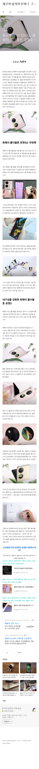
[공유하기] (9, 652)
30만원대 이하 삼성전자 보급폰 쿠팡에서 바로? (19, 548)
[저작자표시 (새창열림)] (24, 653)
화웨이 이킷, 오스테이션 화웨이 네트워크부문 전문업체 (13, 623)
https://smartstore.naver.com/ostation (17, 620)
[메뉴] (35, 4)
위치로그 (33, 12)
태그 (10, 12)
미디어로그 (21, 12)
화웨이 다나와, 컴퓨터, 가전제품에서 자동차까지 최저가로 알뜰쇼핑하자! (19, 642)
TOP (35, 741)
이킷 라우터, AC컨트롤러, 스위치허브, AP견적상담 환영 (13, 627)
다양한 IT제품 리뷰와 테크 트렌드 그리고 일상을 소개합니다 (14, 716)
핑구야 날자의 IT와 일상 (17, 4)
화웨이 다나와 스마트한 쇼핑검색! (18, 638)
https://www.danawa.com (14, 635)
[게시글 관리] (12, 652)
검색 (30, 4)
